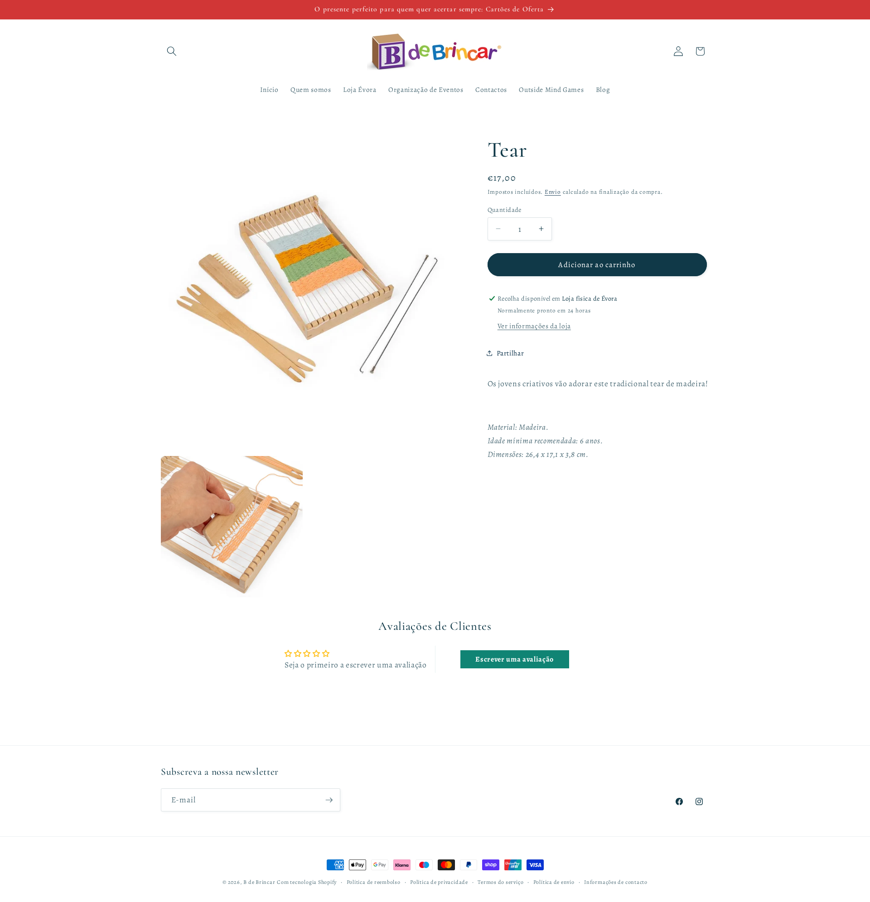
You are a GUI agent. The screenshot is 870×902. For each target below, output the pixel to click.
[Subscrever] (329, 800)
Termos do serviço (500, 882)
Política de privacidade (439, 882)
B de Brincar (259, 882)
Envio (553, 192)
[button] (172, 51)
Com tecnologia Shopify (307, 882)
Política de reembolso (374, 882)
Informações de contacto (616, 882)
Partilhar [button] (510, 352)
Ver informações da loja (534, 326)
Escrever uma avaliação (514, 659)
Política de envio (554, 882)
